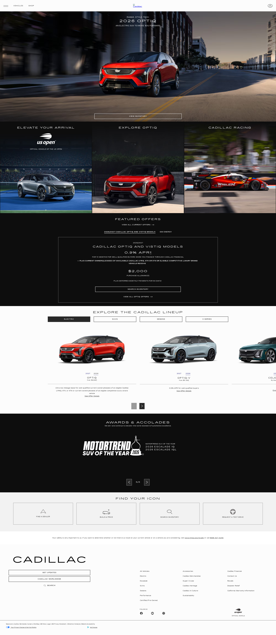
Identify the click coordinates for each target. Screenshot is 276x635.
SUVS (115, 319)
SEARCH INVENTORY (138, 289)
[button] (150, 252)
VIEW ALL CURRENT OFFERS (136, 225)
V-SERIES (207, 319)
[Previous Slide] (129, 482)
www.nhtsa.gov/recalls (194, 538)
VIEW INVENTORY (138, 116)
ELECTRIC (69, 319)
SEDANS (161, 319)
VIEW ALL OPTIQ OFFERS (136, 297)
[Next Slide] (142, 406)
